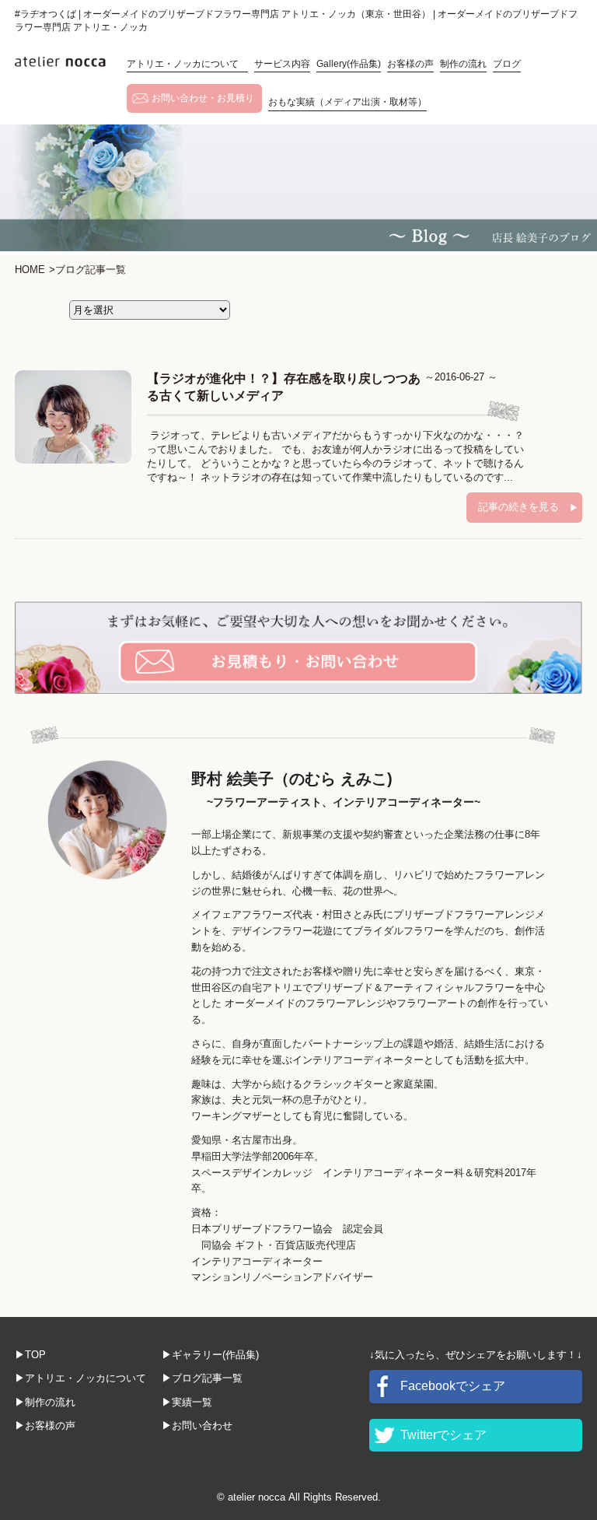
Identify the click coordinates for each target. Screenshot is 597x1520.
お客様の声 (410, 63)
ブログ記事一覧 (87, 269)
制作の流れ (463, 63)
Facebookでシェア (452, 1385)
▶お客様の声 (45, 1425)
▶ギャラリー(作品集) (210, 1355)
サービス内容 (282, 63)
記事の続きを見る (518, 507)
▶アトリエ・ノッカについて (80, 1378)
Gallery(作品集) (348, 63)
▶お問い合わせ (197, 1425)
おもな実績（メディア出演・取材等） (347, 101)
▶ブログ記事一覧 (202, 1378)
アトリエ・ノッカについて (187, 63)
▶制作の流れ (45, 1402)
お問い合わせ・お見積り (203, 98)
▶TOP (30, 1355)
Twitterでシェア (443, 1434)
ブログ (507, 63)
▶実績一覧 (187, 1402)
